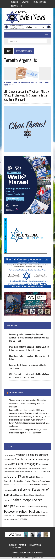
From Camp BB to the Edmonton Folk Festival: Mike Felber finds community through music (29, 348)
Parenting (44, 507)
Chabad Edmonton (36, 472)
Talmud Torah (12, 516)
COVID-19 (14, 476)
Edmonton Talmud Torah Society (20, 485)
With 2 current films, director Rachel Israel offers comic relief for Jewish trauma (29, 376)
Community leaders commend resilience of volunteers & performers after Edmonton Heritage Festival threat (29, 337)
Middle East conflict (24, 506)
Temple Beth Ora (23, 516)
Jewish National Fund (26, 82)
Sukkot (6, 516)
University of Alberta (37, 516)
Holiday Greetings (39, 2)
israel (18, 489)
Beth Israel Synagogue (24, 464)
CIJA (5, 477)
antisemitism (9, 459)
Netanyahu (36, 506)
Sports (11, 85)
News (6, 85)
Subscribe (14, 2)
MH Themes (39, 553)
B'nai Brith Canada (25, 459)
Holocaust (42, 484)
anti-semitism (41, 454)
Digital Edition (29, 476)
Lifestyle (38, 82)
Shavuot (45, 512)
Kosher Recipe (21, 500)
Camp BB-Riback (40, 468)
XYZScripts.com (38, 558)
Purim (19, 511)
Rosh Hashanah (32, 511)
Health (14, 82)
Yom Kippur (23, 519)
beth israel (7, 464)
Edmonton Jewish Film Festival (17, 481)
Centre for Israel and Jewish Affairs (17, 472)
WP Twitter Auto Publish (19, 558)
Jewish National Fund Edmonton (30, 495)
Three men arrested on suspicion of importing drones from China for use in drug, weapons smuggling (27, 403)
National (45, 82)
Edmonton (39, 477)
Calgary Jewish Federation (26, 468)
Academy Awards (9, 455)
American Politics (24, 454)
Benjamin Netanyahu (43, 460)
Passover (10, 511)
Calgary (15, 468)
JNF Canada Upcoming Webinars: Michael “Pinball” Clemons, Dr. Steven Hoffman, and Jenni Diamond (27, 95)
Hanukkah (34, 484)
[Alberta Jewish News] (27, 17)
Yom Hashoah (13, 519)
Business (7, 82)
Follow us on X (16, 6)
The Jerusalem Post (16, 392)
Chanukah (45, 471)
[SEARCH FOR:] (27, 40)
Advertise (25, 2)
